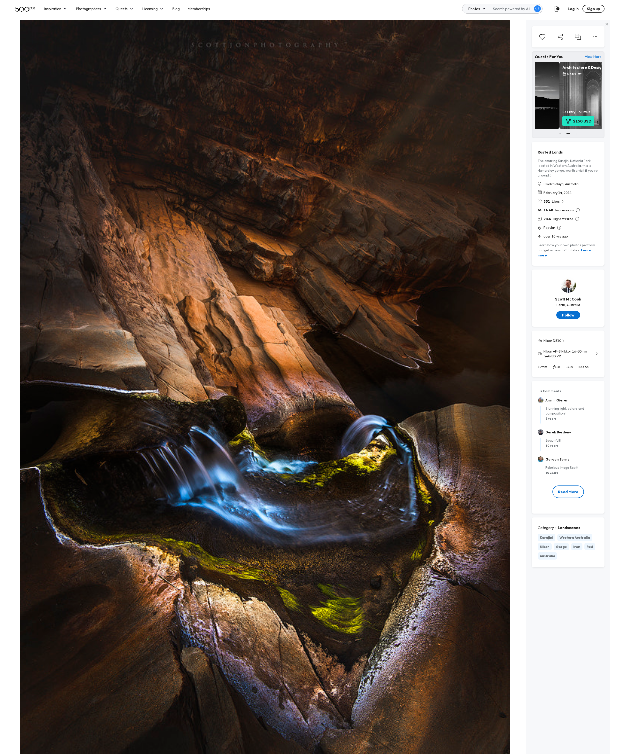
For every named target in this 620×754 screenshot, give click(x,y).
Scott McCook (568, 299)
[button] (537, 9)
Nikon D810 (552, 341)
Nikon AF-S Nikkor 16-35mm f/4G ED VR (565, 353)
